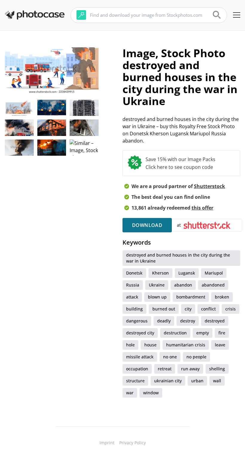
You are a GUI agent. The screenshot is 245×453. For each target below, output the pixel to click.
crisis (230, 309)
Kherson (160, 273)
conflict (208, 309)
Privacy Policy (132, 443)
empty (202, 333)
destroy (187, 321)
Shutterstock (209, 186)
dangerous (137, 321)
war (130, 393)
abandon (183, 285)
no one (170, 357)
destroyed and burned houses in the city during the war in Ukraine (178, 258)
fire (221, 333)
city (188, 309)
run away (190, 369)
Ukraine (157, 285)
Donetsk (134, 273)
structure (135, 381)
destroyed (215, 321)
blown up (157, 297)
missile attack (140, 357)
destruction (175, 333)
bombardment (190, 297)
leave (220, 345)
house (150, 345)
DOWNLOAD (147, 225)
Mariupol (214, 273)
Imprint (106, 443)
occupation (137, 369)
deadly (164, 321)
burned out (163, 309)
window (151, 393)
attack (132, 297)
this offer (202, 207)
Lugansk (186, 273)
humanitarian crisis (185, 345)
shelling (217, 369)
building (134, 309)
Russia (132, 285)
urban (197, 381)
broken (222, 297)
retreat (165, 369)
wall (217, 381)
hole (130, 345)
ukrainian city (168, 381)
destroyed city (140, 333)
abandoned (213, 285)
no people (196, 357)
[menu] (236, 15)
